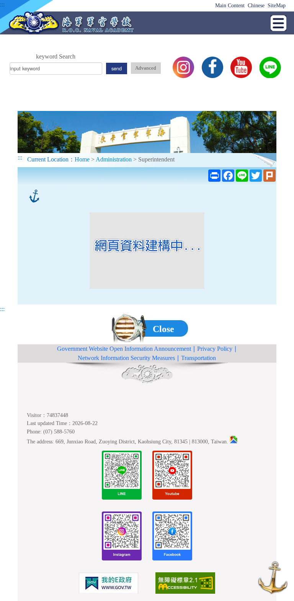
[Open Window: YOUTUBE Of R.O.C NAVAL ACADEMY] (172, 476)
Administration (114, 159)
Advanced (145, 68)
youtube (241, 67)
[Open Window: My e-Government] (108, 584)
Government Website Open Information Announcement (124, 348)
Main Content (230, 5)
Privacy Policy (214, 348)
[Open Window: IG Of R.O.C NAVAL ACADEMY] (121, 537)
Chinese (256, 5)
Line (270, 67)
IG (183, 67)
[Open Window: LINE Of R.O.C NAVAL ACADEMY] (121, 476)
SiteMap (277, 5)
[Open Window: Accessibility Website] (185, 584)
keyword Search (55, 56)
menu (278, 23)
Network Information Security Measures (126, 358)
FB (212, 67)
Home (82, 159)
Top (273, 579)
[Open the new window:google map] (233, 441)
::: (2, 4)
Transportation (198, 358)
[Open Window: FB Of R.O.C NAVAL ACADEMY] (172, 537)
